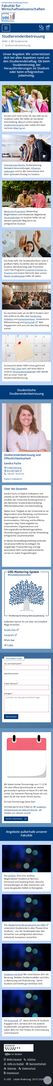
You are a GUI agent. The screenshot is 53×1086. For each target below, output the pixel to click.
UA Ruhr (12, 875)
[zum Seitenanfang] (47, 1080)
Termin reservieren (14, 818)
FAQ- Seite (16, 368)
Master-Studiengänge (14, 276)
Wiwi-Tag (18, 128)
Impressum (13, 1072)
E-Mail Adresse (14, 467)
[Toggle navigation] (6, 28)
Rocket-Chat (10, 629)
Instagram (9, 635)
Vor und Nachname (13, 663)
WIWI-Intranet (14, 1059)
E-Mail (10, 645)
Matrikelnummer (11, 673)
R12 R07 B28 (13, 470)
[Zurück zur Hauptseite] (8, 18)
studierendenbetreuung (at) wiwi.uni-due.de (25, 808)
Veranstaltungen (12, 217)
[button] (47, 28)
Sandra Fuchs (12, 463)
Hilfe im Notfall (15, 1063)
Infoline (31, 1059)
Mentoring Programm (14, 211)
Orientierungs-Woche (14, 165)
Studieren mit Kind (13, 974)
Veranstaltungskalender (24, 371)
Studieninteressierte (14, 125)
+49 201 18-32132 (15, 473)
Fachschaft (29, 322)
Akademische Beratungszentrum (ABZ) (27, 925)
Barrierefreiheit (37, 1063)
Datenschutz (29, 1068)
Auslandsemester (26, 319)
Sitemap (11, 1068)
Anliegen (8, 693)
